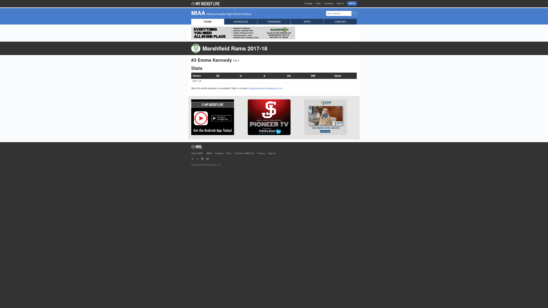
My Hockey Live (206, 3)
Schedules (241, 21)
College (308, 3)
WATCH (352, 3)
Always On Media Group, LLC (206, 164)
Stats (307, 21)
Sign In (340, 3)
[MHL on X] (197, 159)
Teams (208, 21)
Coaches (328, 3)
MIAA (209, 153)
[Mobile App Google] (217, 117)
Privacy (261, 153)
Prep (318, 3)
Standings (274, 21)
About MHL (197, 153)
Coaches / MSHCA (244, 153)
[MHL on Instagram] (202, 159)
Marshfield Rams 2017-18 (234, 48)
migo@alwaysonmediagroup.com (265, 88)
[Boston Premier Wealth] (330, 117)
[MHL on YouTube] (207, 159)
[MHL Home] (196, 147)
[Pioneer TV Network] (274, 117)
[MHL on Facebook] (192, 159)
